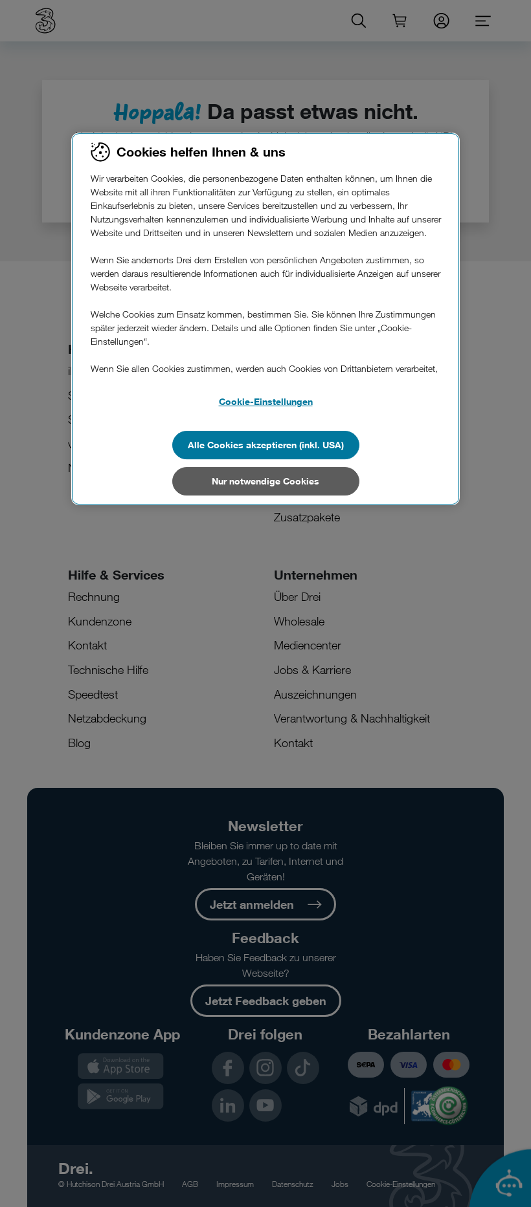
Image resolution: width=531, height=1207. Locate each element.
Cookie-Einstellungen (266, 401)
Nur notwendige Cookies (265, 480)
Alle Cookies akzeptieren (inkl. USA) (266, 444)
